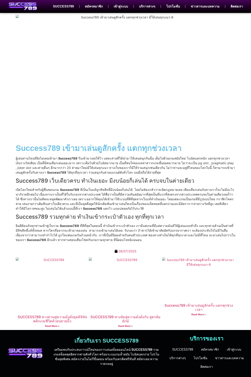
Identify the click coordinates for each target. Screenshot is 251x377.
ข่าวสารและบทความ (205, 6)
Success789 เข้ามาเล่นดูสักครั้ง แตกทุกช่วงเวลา (99, 148)
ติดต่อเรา (237, 6)
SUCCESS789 (63, 6)
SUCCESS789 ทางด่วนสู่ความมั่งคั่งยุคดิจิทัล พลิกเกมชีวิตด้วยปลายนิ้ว (52, 319)
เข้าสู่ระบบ (121, 6)
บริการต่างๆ (147, 6)
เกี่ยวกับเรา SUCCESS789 (107, 341)
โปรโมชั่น (173, 6)
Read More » (52, 325)
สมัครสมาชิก (94, 6)
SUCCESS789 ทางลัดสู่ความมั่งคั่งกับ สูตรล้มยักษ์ (125, 319)
